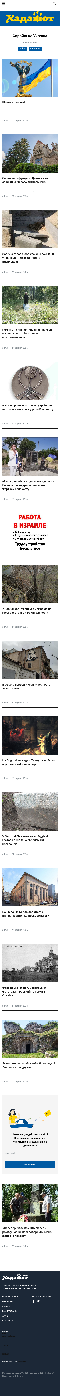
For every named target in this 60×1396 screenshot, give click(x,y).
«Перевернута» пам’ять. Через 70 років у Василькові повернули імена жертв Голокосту (27, 1231)
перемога (35, 48)
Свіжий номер (10, 1297)
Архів (5, 1316)
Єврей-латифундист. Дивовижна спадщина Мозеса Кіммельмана (25, 180)
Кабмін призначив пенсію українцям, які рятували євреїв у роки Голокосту (27, 407)
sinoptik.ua (22, 1362)
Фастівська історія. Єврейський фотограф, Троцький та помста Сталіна (24, 991)
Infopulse (19, 1376)
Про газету (8, 1302)
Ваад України (10, 1311)
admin (5, 120)
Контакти (7, 1321)
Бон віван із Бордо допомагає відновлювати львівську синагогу (25, 913)
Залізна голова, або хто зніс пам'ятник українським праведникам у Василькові (28, 257)
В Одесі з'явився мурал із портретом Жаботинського (27, 686)
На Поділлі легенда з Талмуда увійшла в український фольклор (28, 762)
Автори (6, 1306)
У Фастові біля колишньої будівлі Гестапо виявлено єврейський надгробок (25, 840)
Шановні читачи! (13, 102)
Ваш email (10, 1153)
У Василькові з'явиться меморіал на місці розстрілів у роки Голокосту (26, 610)
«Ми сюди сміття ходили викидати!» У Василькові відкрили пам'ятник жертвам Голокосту (28, 485)
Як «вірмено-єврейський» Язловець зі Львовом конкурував (28, 1065)
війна (23, 48)
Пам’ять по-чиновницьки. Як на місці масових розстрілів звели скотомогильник (27, 333)
